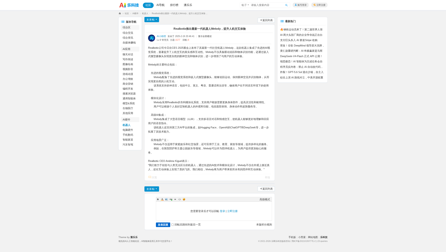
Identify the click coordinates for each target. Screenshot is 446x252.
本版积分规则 (264, 224)
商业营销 (128, 83)
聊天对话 (128, 54)
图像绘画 (128, 64)
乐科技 (119, 13)
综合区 (126, 27)
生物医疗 (128, 108)
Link (171, 199)
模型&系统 (129, 103)
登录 (222, 211)
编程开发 (128, 88)
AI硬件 (135, 13)
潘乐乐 (188, 4)
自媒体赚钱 (129, 42)
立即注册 (320, 5)
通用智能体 (129, 98)
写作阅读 (128, 59)
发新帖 (151, 19)
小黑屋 (302, 237)
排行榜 (174, 4)
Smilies (184, 199)
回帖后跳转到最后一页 (188, 224)
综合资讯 (128, 37)
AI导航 (160, 4)
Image (166, 199)
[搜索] (286, 5)
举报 (267, 177)
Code (179, 199)
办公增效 (128, 78)
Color (162, 199)
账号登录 (302, 5)
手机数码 (128, 134)
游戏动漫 (128, 73)
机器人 (145, 13)
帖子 (244, 4)
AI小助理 (161, 36)
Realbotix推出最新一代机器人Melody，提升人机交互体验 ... (179, 13)
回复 (154, 177)
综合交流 (128, 32)
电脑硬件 (128, 129)
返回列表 (267, 20)
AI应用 (126, 49)
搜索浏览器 (129, 93)
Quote (175, 199)
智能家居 (128, 139)
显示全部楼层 (205, 36)
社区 (148, 5)
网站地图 (313, 237)
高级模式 (265, 199)
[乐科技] (129, 4)
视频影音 (128, 69)
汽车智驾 (128, 144)
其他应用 (128, 113)
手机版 (292, 237)
